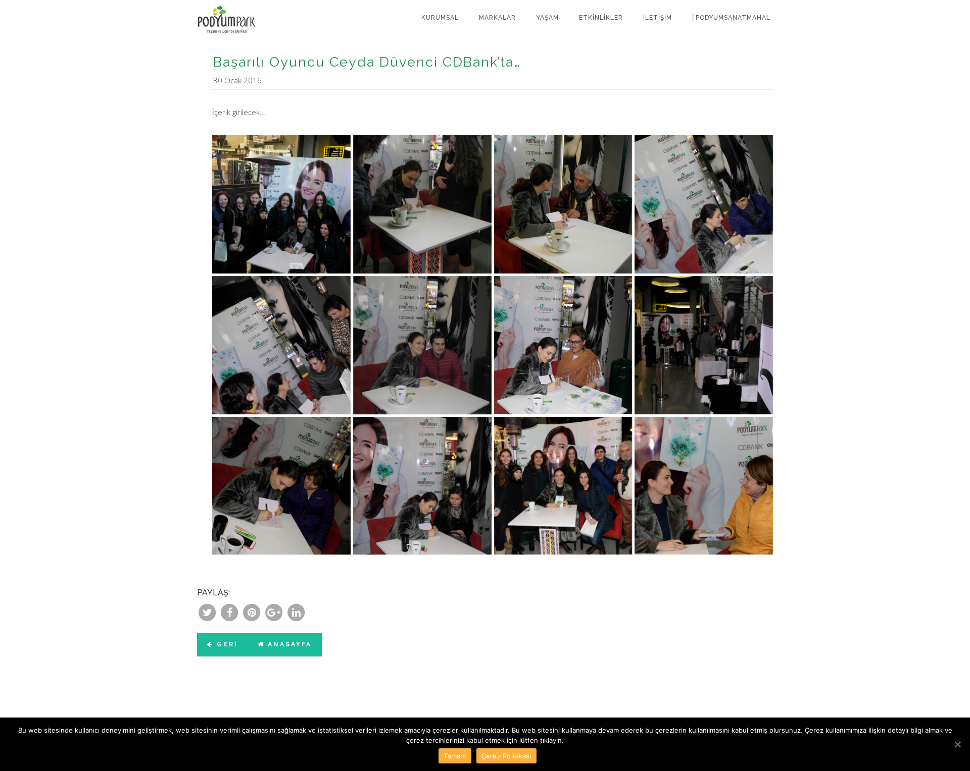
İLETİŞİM (657, 17)
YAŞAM (547, 17)
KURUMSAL (440, 17)
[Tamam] (957, 744)
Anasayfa (288, 644)
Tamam (455, 756)
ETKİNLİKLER (601, 17)
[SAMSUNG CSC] (281, 204)
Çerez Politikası (506, 756)
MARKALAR (497, 17)
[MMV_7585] (704, 486)
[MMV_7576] (563, 486)
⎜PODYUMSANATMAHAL (731, 17)
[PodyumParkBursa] (234, 12)
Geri (225, 644)
